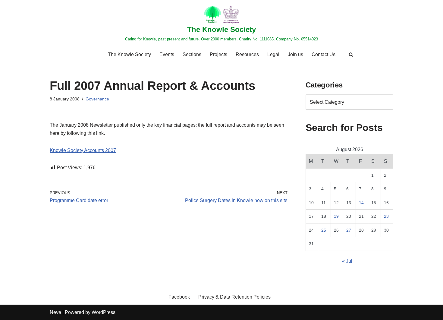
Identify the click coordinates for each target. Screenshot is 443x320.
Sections (192, 54)
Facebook (179, 296)
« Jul (347, 261)
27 (348, 230)
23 (386, 216)
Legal (273, 54)
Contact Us (323, 54)
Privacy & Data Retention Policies (234, 296)
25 (323, 230)
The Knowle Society (129, 54)
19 (336, 216)
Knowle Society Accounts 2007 (83, 150)
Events (166, 54)
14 (361, 202)
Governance (97, 99)
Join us (295, 54)
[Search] (351, 54)
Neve (55, 312)
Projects (218, 54)
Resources (247, 54)
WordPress (103, 312)
